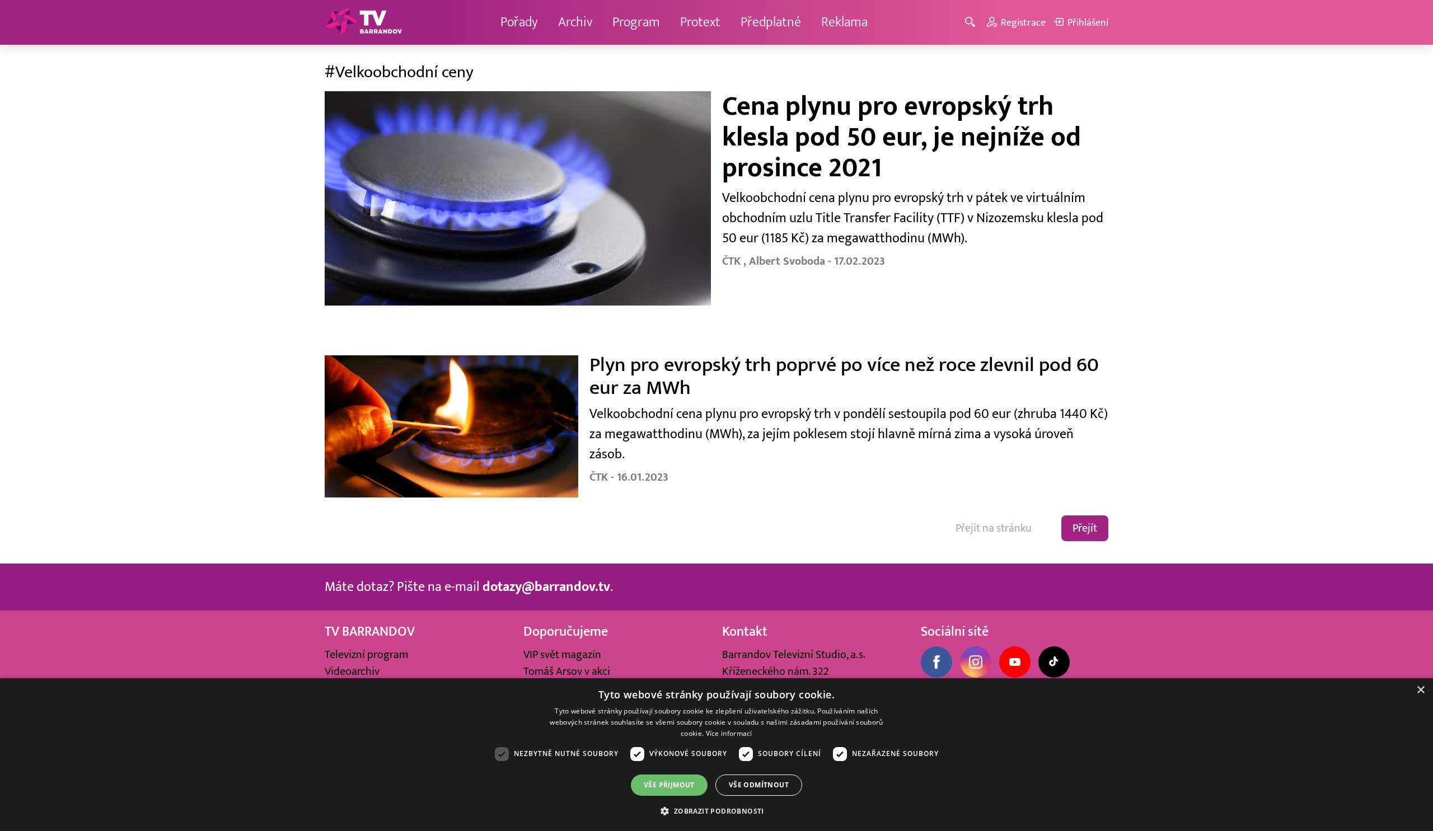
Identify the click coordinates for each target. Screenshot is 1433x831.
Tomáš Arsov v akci (566, 671)
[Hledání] (972, 22)
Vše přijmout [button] (669, 785)
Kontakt (744, 631)
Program (636, 22)
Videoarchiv (352, 671)
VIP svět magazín (562, 654)
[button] (716, 811)
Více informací (729, 733)
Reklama (844, 22)
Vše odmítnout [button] (759, 785)
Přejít (1085, 528)
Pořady (519, 22)
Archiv (575, 22)
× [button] (1420, 690)
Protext (700, 22)
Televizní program (366, 654)
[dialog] (716, 754)
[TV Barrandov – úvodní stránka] (364, 22)
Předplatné (771, 22)
